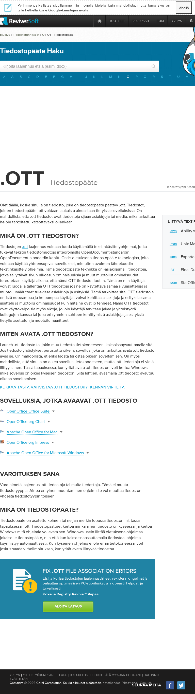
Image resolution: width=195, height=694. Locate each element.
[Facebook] (170, 689)
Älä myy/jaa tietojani (123, 675)
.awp (173, 231)
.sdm (173, 282)
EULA (63, 675)
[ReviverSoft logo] (19, 21)
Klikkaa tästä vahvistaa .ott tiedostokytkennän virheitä (62, 387)
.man (173, 244)
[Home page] (99, 21)
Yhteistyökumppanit (39, 675)
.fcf (172, 270)
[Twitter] (181, 689)
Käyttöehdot (111, 683)
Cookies (146, 683)
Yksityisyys (130, 683)
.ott (25, 246)
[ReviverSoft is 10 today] (88, 21)
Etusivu (5, 35)
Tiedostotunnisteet (26, 35)
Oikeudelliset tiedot (86, 675)
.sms (173, 257)
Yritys (15, 675)
